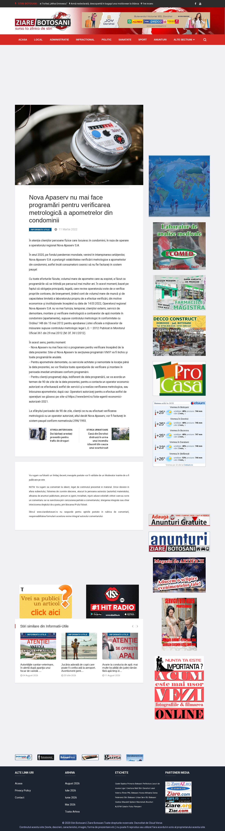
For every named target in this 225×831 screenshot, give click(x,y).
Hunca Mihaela (145, 793)
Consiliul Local (149, 788)
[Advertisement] (112, 72)
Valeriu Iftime (121, 793)
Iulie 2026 (70, 790)
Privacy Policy (23, 790)
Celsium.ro (188, 465)
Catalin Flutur (128, 806)
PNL (129, 793)
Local (38, 39)
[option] (85, 3)
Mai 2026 (70, 804)
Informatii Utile (40, 230)
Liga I (123, 788)
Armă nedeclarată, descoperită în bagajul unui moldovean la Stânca (85, 3)
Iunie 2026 (71, 797)
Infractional (85, 39)
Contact (19, 797)
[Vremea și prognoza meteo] (198, 403)
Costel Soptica (121, 784)
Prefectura (147, 784)
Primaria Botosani (134, 784)
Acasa (22, 39)
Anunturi (160, 39)
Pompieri (138, 806)
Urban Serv (140, 797)
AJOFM (118, 806)
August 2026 (72, 783)
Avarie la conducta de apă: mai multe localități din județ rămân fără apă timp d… (120, 667)
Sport (142, 39)
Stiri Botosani (129, 797)
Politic (106, 39)
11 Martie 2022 (68, 229)
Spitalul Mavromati (137, 802)
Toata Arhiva (72, 811)
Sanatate (124, 39)
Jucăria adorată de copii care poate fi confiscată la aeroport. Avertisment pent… (78, 667)
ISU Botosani (151, 797)
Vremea (157, 403)
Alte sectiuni (183, 39)
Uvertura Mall (132, 788)
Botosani (135, 793)
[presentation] (132, 626)
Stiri (140, 788)
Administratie (59, 39)
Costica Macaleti (122, 802)
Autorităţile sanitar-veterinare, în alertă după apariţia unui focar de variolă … (37, 667)
